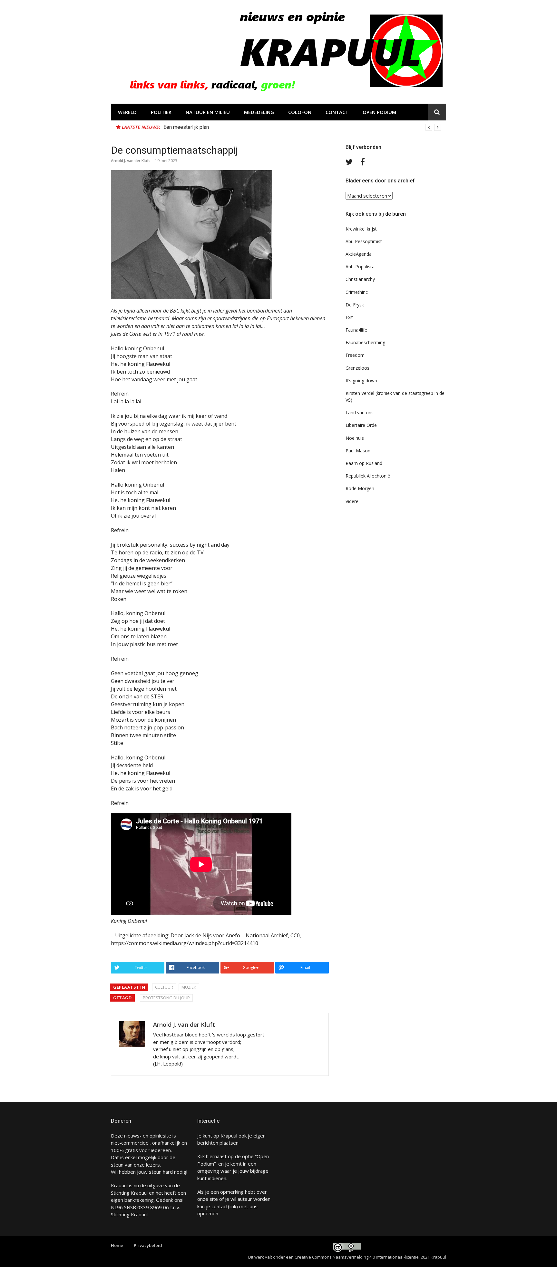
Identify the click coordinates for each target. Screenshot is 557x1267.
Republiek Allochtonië (368, 476)
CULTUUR (164, 987)
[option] (302, 127)
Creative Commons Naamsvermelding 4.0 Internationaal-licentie (357, 1257)
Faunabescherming (365, 342)
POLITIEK (161, 112)
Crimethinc (357, 292)
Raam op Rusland (364, 463)
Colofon (299, 112)
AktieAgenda (359, 254)
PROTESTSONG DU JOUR (166, 998)
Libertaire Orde (361, 425)
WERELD (127, 112)
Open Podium (379, 112)
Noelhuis (355, 438)
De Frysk (355, 305)
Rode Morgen (360, 488)
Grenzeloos (357, 368)
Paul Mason (358, 451)
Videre (352, 501)
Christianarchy (360, 279)
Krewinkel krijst (361, 229)
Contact (337, 112)
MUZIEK (188, 987)
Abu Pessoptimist (364, 241)
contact (219, 1206)
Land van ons (360, 412)
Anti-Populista (360, 266)
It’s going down (361, 380)
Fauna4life (356, 330)
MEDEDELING (259, 112)
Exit (349, 317)
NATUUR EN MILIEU (208, 112)
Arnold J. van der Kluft (130, 160)
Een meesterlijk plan (186, 127)
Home (117, 1245)
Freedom (355, 355)
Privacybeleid (148, 1245)
